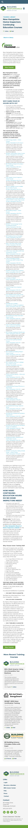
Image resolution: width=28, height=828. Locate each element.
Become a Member (10, 785)
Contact (6, 796)
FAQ (5, 790)
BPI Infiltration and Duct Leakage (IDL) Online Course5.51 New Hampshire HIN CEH (15, 364)
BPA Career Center (10, 788)
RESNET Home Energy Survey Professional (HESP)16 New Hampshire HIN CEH (14, 225)
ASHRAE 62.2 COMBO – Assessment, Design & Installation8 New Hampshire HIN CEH (15, 305)
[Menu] (24, 8)
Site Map (17, 816)
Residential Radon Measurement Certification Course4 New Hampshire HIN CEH (14, 439)
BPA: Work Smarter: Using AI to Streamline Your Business (13, 671)
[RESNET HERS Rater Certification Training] (14, 695)
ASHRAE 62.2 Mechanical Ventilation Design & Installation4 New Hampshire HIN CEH (15, 427)
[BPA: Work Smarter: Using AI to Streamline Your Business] (14, 664)
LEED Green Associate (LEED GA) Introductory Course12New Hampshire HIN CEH (15, 252)
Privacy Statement (8, 816)
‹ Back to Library (8, 37)
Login (5, 782)
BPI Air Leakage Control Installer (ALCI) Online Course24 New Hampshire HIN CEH (14, 188)
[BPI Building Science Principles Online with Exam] (14, 736)
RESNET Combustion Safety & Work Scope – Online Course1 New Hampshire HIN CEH (15, 452)
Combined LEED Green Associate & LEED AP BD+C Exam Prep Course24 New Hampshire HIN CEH (15, 200)
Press (5, 793)
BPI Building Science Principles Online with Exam (12, 744)
